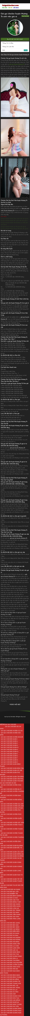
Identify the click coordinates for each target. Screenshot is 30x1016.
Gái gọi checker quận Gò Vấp (11, 770)
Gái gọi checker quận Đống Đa (12, 854)
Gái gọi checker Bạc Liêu (10, 891)
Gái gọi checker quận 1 (9, 739)
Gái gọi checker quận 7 (9, 758)
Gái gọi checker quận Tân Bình (12, 776)
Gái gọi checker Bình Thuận (11, 977)
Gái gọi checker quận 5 (9, 753)
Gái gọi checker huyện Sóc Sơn (12, 822)
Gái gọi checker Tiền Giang (10, 914)
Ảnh (13, 50)
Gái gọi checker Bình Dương (11, 895)
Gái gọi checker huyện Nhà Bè (12, 737)
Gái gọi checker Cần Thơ (10, 900)
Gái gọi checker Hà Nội (8, 783)
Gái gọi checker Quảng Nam (11, 1010)
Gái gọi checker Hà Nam (9, 935)
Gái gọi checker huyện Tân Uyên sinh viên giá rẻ (14, 220)
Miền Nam (3, 887)
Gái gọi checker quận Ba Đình (12, 845)
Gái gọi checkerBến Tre (9, 893)
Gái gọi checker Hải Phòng (10, 939)
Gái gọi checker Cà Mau (9, 898)
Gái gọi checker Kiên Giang (10, 906)
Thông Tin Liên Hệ (8, 46)
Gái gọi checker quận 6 (9, 756)
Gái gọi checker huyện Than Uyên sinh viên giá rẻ (14, 218)
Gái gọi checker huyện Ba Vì (11, 789)
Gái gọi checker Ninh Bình (10, 952)
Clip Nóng (3, 1015)
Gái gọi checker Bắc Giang (10, 923)
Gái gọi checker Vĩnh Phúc (10, 967)
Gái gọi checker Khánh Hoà (11, 996)
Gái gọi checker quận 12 (9, 751)
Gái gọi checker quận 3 (9, 743)
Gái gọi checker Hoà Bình (10, 941)
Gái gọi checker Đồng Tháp (11, 902)
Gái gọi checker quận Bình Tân (12, 768)
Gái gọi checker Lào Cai (9, 950)
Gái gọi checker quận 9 (9, 762)
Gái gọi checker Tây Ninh (10, 912)
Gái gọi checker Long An (10, 908)
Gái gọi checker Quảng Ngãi (11, 1012)
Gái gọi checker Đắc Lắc (9, 985)
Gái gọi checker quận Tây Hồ (11, 879)
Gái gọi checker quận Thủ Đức (12, 781)
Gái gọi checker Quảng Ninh (11, 956)
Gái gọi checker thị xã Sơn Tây (12, 885)
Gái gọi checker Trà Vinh (10, 916)
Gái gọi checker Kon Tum (10, 998)
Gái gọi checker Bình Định (10, 975)
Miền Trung (4, 973)
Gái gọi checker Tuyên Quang (12, 964)
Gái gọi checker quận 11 (9, 749)
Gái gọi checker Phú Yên (10, 1006)
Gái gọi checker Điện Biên (10, 931)
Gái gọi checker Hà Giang (10, 933)
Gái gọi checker (10, 724)
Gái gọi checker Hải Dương (10, 937)
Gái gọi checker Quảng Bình (11, 1008)
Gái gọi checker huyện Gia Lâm (12, 804)
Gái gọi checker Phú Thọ (10, 954)
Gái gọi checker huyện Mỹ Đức (12, 808)
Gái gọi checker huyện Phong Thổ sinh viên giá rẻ (14, 228)
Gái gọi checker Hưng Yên (10, 944)
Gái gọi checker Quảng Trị (10, 981)
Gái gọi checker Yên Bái (9, 969)
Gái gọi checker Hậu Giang (10, 904)
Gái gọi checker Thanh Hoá (11, 983)
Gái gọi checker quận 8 (9, 760)
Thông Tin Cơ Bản (7, 43)
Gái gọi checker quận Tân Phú (12, 779)
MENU (2, 724)
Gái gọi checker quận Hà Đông (12, 856)
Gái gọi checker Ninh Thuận (11, 1004)
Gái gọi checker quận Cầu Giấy (12, 852)
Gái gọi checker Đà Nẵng (10, 979)
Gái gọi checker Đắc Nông (10, 987)
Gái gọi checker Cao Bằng (10, 929)
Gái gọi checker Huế (8, 994)
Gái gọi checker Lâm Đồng (10, 1000)
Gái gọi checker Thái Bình (10, 960)
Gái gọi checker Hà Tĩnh (9, 992)
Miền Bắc (3, 921)
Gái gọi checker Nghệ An (10, 1002)
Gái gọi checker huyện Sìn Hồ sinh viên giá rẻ (13, 226)
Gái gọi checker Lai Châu (10, 946)
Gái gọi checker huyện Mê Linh (12, 806)
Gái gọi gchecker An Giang (10, 889)
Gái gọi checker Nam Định (10, 971)
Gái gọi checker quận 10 (9, 747)
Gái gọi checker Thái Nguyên (11, 962)
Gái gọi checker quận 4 (9, 741)
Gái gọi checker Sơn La (9, 958)
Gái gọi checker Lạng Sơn (10, 948)
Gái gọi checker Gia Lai (9, 989)
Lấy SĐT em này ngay (15, 39)
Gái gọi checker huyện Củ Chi (11, 730)
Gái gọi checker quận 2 (9, 745)
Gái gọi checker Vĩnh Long (10, 918)
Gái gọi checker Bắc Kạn (10, 925)
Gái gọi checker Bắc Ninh (10, 927)
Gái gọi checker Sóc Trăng (10, 910)
